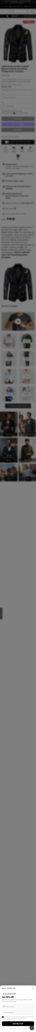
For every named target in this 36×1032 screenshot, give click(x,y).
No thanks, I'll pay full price (18, 1028)
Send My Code (18, 1024)
